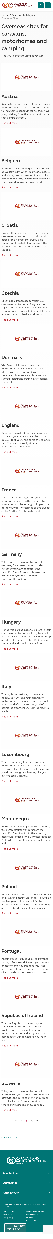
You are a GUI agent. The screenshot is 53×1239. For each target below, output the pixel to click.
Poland (9, 887)
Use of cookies (8, 1211)
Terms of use (7, 1215)
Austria (9, 96)
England (10, 425)
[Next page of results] (31, 1121)
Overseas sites (9, 1137)
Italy (6, 686)
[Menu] (48, 5)
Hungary (11, 622)
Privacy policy (8, 1218)
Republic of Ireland (22, 1015)
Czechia (10, 293)
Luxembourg (15, 754)
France (9, 490)
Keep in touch (11, 1192)
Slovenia (10, 1083)
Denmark (11, 357)
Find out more (9, 123)
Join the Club (10, 1173)
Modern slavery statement (13, 1221)
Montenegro (15, 819)
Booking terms (32, 1215)
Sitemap (29, 1218)
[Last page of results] (37, 1121)
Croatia (9, 225)
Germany (11, 554)
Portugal (11, 951)
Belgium (10, 161)
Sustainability (31, 1221)
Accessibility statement (35, 1211)
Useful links (10, 1182)
